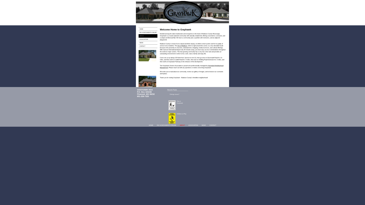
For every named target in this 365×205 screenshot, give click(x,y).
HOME (141, 29)
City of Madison (182, 46)
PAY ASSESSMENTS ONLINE (148, 32)
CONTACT (142, 46)
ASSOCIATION (144, 39)
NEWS (141, 42)
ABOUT (142, 36)
